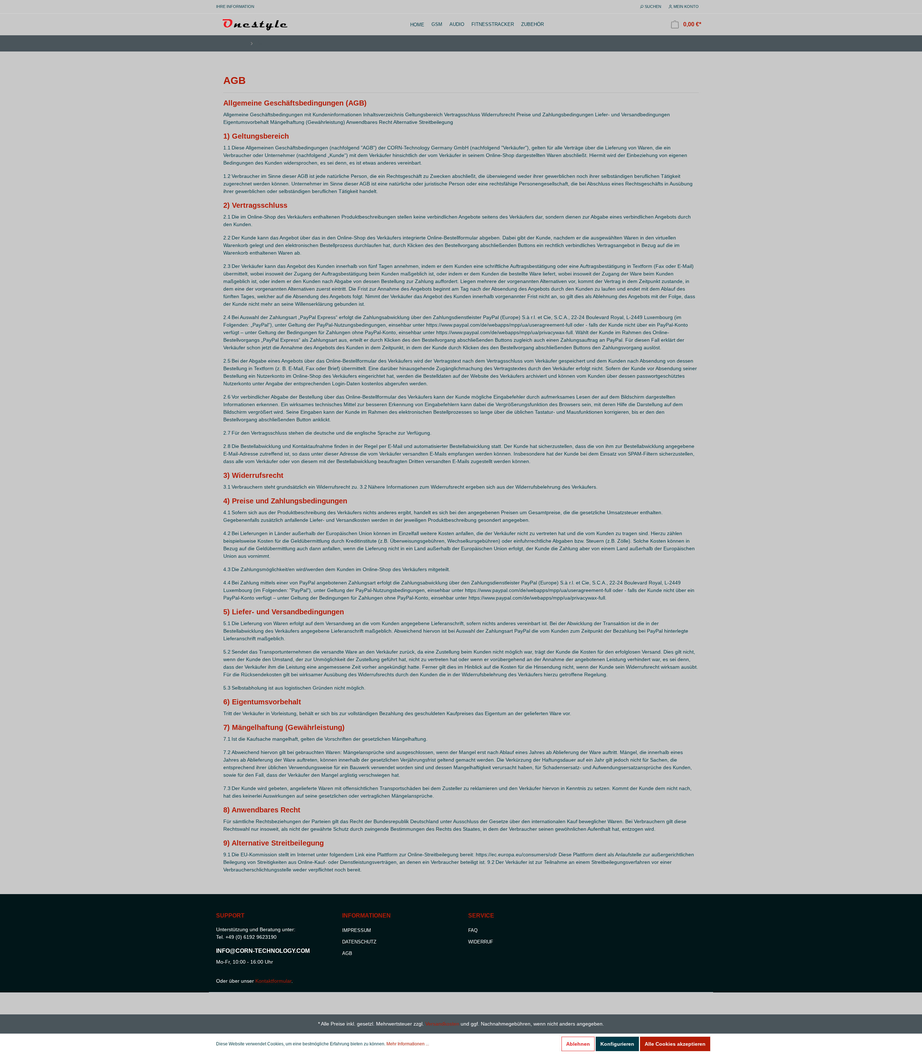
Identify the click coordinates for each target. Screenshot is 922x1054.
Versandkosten (442, 1024)
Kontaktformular (273, 981)
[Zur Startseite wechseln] (255, 24)
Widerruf (480, 942)
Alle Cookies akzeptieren (675, 1044)
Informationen (230, 43)
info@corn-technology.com (263, 951)
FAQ (473, 930)
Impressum (356, 930)
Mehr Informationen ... (407, 1043)
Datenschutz (359, 942)
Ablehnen (578, 1044)
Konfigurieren (617, 1044)
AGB (262, 43)
